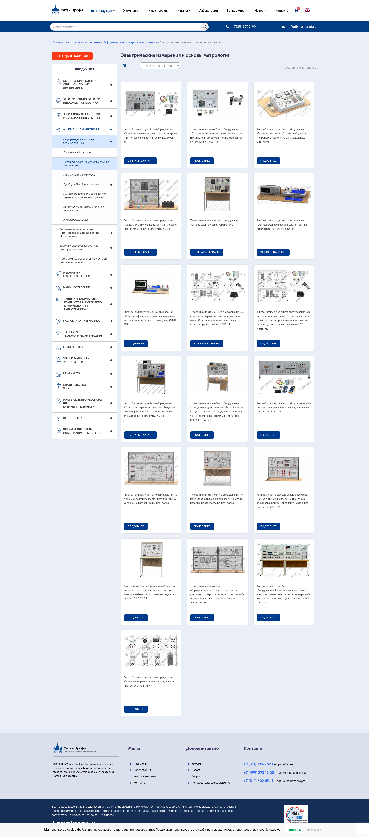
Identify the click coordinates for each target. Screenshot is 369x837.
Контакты (282, 10)
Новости (260, 10)
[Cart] (296, 10)
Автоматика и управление (83, 42)
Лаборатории (208, 10)
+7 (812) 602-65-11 (258, 781)
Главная (58, 42)
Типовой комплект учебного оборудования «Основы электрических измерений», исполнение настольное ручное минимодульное (151, 225)
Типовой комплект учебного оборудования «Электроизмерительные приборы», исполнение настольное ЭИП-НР (150, 682)
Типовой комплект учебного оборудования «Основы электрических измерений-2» (214, 223)
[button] (72, 56)
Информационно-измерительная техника (130, 42)
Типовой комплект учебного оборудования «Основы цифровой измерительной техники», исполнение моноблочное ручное (282, 225)
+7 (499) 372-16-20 (259, 772)
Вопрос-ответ (236, 10)
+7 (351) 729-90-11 (258, 764)
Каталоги (183, 10)
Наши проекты (158, 10)
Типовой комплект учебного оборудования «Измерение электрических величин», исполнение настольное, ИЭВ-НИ (284, 407)
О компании (131, 10)
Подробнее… (315, 829)
